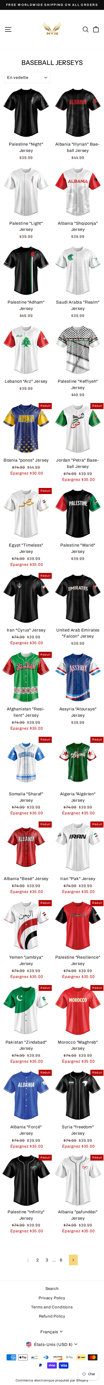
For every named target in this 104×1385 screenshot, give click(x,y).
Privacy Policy (52, 1298)
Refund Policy (52, 1316)
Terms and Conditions (52, 1307)
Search (52, 1289)
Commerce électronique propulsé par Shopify (52, 1380)
